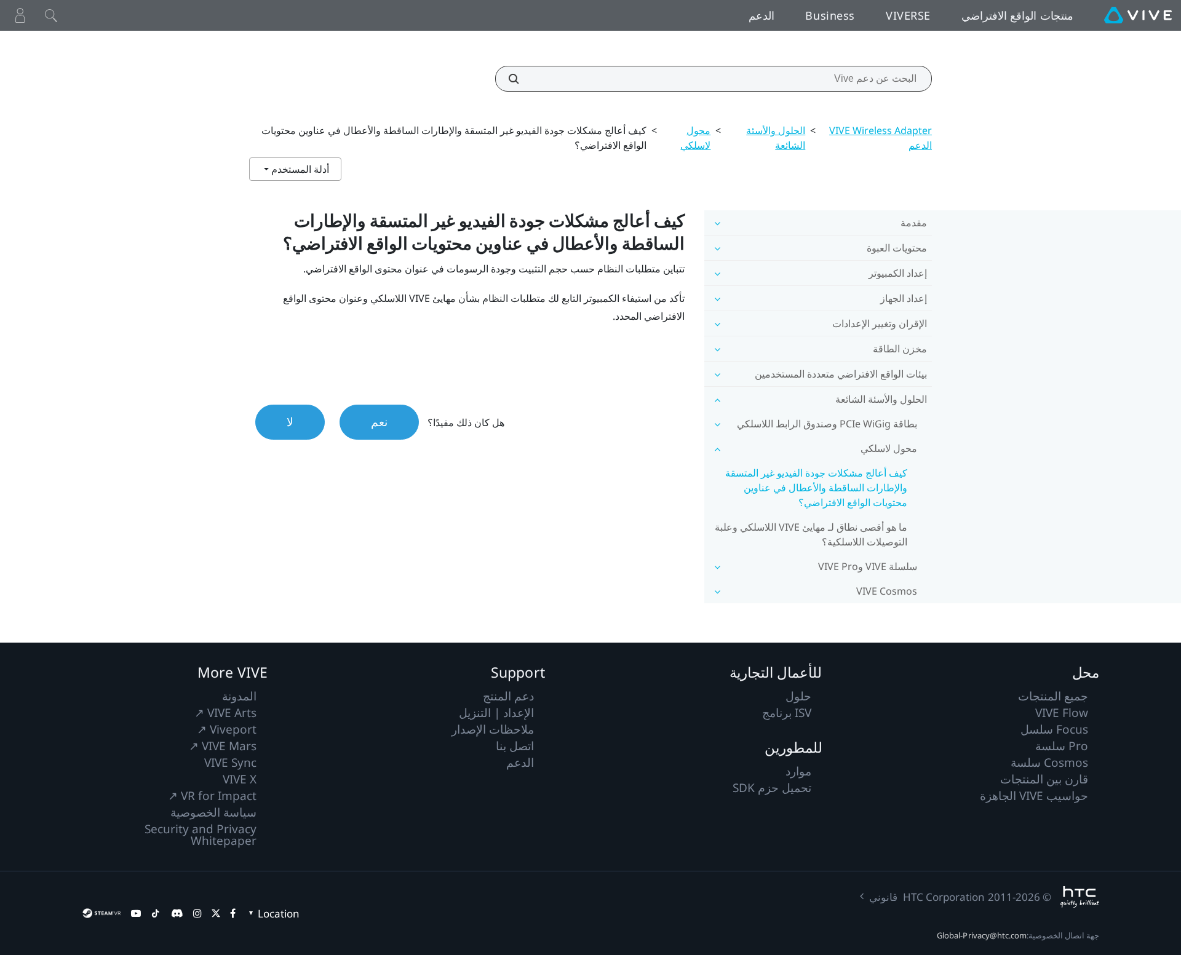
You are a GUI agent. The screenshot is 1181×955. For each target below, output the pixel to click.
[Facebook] (233, 913)
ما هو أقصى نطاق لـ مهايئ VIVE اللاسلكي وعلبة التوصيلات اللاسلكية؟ (811, 534)
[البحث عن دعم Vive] (520, 78)
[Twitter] (216, 913)
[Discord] (176, 913)
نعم (379, 422)
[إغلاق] (51, 15)
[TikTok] (156, 913)
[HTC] (1079, 897)
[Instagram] (197, 913)
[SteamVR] (101, 913)
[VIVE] (1138, 15)
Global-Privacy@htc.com (982, 935)
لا (290, 422)
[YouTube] (136, 913)
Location (279, 913)
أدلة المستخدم (299, 169)
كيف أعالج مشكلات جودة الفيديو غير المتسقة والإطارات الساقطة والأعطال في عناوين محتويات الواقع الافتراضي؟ (816, 487)
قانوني (883, 897)
